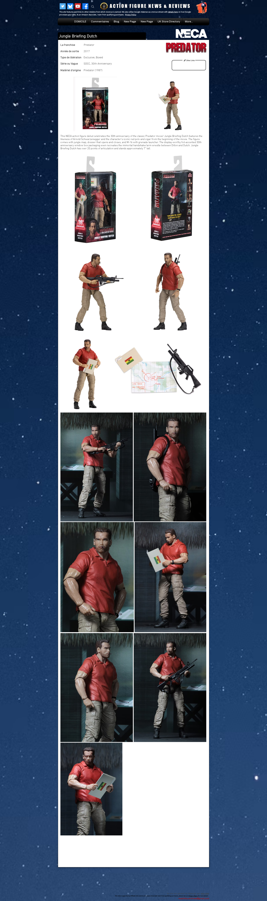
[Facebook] (85, 6)
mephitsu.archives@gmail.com (193, 898)
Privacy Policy (130, 14)
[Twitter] (63, 6)
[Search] (92, 6)
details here (173, 12)
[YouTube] (78, 6)
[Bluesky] (70, 6)
